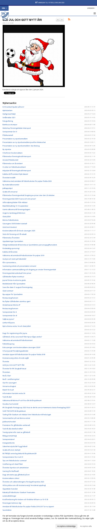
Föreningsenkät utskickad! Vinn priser (17, 273)
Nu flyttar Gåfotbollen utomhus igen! (16, 301)
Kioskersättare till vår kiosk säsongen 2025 (19, 231)
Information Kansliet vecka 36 (14, 393)
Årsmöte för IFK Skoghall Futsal (14, 368)
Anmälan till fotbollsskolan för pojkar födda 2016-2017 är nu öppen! (28, 506)
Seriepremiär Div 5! (10, 131)
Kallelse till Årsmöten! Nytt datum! (15, 174)
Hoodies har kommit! (10, 404)
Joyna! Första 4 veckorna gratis (14, 280)
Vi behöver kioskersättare (12, 153)
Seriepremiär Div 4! (10, 315)
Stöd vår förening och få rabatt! (15, 234)
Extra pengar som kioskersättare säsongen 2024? (21, 347)
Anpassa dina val (9, 526)
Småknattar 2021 (9, 117)
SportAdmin (7, 510)
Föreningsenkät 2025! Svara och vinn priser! (19, 199)
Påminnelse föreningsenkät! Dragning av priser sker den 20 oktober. (29, 195)
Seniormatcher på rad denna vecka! (16, 418)
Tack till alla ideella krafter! (13, 429)
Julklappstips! (8, 188)
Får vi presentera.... (10, 262)
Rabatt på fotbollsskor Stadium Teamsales (19, 492)
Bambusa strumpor (10, 124)
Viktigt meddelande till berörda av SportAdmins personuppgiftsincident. (30, 245)
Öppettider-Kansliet (10, 489)
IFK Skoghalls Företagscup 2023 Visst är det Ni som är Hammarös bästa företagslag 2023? (36, 407)
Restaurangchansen (10, 298)
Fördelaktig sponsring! (11, 248)
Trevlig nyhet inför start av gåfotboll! (16, 432)
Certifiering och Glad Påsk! (13, 464)
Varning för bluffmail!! (11, 471)
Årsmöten (6, 372)
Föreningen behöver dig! (12, 503)
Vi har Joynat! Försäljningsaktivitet (15, 351)
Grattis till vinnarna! (10, 192)
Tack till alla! (7, 397)
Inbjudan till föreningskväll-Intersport (17, 170)
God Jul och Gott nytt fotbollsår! (14, 259)
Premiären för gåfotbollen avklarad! (16, 425)
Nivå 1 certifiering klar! (11, 379)
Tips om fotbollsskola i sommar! (15, 460)
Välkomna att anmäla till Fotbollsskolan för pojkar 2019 (23, 255)
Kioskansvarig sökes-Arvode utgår (16, 358)
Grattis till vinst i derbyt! (11, 450)
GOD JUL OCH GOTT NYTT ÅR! (22, 20)
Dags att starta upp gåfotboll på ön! (16, 475)
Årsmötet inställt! (9, 177)
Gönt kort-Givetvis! (10, 227)
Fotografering (8, 121)
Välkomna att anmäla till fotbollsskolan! (18, 340)
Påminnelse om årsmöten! (13, 163)
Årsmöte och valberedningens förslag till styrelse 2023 (23, 482)
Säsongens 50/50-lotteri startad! (15, 223)
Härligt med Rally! (9, 114)
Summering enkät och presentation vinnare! (19, 266)
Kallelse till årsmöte (10, 252)
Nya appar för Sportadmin (13, 294)
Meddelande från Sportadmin (14, 284)
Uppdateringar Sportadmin (13, 241)
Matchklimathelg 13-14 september (15, 206)
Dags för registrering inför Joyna (15, 333)
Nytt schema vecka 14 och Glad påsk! (17, 326)
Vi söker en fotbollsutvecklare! (14, 167)
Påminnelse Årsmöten (11, 238)
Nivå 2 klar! (7, 376)
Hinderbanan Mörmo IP (11, 305)
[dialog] (48, 521)
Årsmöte (6, 361)
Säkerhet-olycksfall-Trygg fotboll (15, 446)
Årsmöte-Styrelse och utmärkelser (16, 467)
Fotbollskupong (8, 344)
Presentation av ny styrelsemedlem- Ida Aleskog (21, 146)
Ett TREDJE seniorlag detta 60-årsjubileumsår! (20, 453)
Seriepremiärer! (9, 439)
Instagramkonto (9, 443)
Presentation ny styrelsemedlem (15, 139)
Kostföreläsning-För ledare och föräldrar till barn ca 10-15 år (25, 499)
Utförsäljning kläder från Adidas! (15, 202)
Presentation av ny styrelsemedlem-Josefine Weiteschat (24, 142)
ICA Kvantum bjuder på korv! (13, 107)
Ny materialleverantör (11, 185)
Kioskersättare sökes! (11, 478)
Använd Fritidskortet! (10, 160)
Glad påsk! (7, 216)
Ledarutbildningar (9, 496)
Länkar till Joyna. (9, 322)
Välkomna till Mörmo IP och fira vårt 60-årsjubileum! (22, 400)
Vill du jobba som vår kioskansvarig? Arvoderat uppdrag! (24, 485)
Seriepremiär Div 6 (10, 312)
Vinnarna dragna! (9, 386)
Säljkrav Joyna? (8, 319)
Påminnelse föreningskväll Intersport (17, 156)
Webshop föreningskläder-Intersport (17, 128)
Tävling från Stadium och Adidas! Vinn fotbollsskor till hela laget (27, 414)
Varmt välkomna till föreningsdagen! (16, 209)
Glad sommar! (8, 291)
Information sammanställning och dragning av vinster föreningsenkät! (29, 269)
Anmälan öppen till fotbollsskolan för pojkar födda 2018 (24, 354)
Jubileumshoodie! (9, 421)
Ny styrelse (7, 149)
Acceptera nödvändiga (66, 526)
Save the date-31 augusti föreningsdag (17, 287)
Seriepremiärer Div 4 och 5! (13, 457)
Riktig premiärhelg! (10, 436)
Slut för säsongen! (10, 383)
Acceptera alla (86, 526)
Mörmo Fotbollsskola (10, 220)
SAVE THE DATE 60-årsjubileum (14, 411)
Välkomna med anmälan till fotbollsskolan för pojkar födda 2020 (27, 181)
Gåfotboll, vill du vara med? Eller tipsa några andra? (22, 337)
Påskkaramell (8, 135)
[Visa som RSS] (69, 20)
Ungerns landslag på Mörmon (14, 213)
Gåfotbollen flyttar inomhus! (13, 276)
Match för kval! (8, 390)
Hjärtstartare (7, 110)
